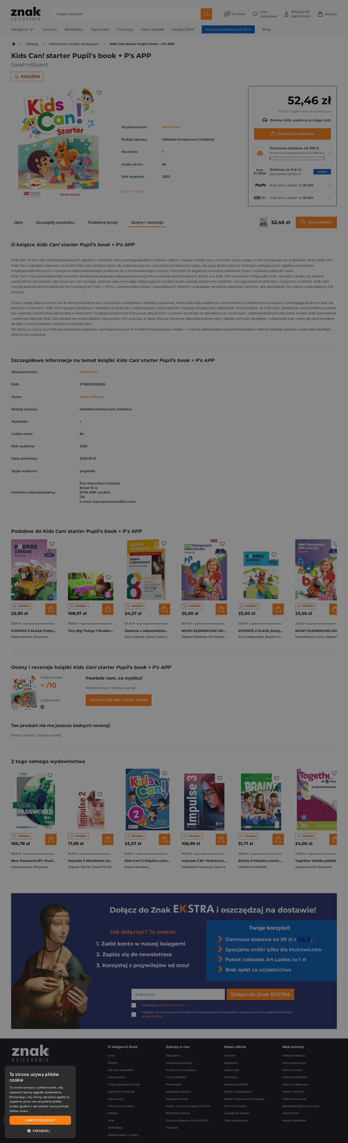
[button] (40, 1131)
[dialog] (40, 1102)
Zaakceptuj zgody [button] (40, 1120)
